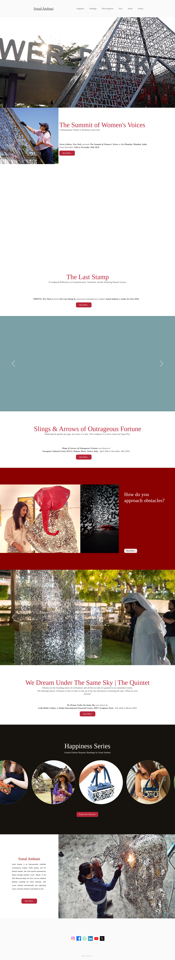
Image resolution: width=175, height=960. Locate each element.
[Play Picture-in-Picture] (111, 549)
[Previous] (13, 212)
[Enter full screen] (115, 549)
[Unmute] (87, 549)
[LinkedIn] (90, 938)
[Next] (161, 212)
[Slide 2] (38, 550)
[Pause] (83, 549)
